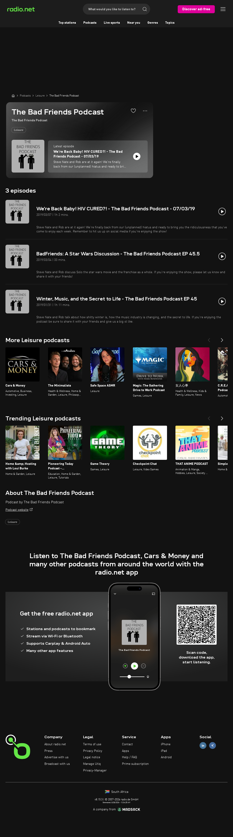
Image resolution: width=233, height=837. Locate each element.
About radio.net (55, 744)
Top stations (67, 22)
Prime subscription (135, 764)
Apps (125, 751)
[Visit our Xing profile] (212, 745)
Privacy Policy (92, 751)
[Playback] (136, 156)
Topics (170, 22)
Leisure (18, 130)
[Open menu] (223, 9)
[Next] (222, 338)
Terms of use (92, 744)
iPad (164, 751)
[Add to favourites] (133, 110)
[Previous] (208, 338)
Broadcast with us (57, 764)
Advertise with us (56, 757)
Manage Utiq (92, 764)
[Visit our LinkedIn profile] (203, 745)
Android (166, 757)
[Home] (13, 95)
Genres (152, 22)
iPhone (165, 744)
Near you (133, 22)
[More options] (145, 111)
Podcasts (89, 22)
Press (48, 751)
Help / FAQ (129, 757)
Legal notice (91, 757)
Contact (127, 744)
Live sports (112, 22)
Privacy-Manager (95, 770)
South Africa (119, 792)
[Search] (144, 9)
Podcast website (16, 509)
